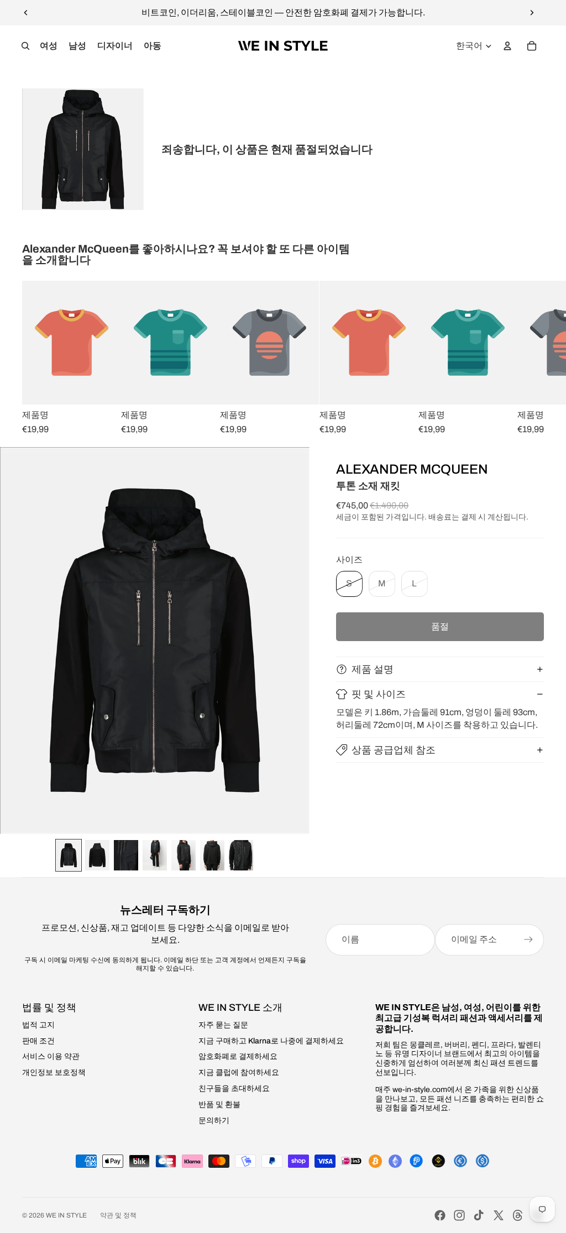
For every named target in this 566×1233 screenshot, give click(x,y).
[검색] (25, 46)
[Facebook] (440, 1215)
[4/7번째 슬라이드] (155, 855)
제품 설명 (373, 669)
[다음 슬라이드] (532, 13)
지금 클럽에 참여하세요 (238, 1072)
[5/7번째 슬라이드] (183, 855)
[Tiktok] (478, 1215)
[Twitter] (498, 1215)
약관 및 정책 (118, 1215)
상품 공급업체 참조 (394, 749)
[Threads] (518, 1215)
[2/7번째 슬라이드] (97, 855)
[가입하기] (528, 939)
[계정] (507, 46)
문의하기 (213, 1120)
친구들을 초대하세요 (234, 1088)
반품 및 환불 (219, 1104)
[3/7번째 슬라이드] (126, 855)
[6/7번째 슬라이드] (212, 855)
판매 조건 (38, 1041)
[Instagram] (459, 1215)
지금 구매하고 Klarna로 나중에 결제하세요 (271, 1041)
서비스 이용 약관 (51, 1056)
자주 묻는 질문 (223, 1025)
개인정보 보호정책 (54, 1072)
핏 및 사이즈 (379, 694)
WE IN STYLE (66, 1215)
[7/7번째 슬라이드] (241, 855)
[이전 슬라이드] (26, 13)
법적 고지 (38, 1025)
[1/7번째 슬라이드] (68, 855)
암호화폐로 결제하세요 (237, 1056)
